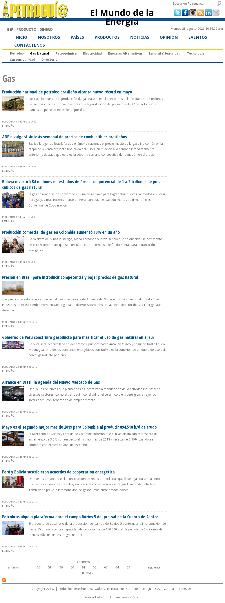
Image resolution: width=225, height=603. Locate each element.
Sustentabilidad (22, 59)
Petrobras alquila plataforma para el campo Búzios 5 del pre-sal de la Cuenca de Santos (80, 517)
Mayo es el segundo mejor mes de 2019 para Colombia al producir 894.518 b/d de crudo (79, 427)
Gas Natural (39, 53)
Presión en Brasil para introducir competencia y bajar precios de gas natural (70, 277)
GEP (10, 29)
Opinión (169, 37)
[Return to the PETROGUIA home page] (35, 16)
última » (87, 573)
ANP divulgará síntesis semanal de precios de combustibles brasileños (64, 137)
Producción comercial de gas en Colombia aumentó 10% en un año (61, 232)
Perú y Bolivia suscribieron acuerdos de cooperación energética (58, 472)
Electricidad (92, 53)
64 (117, 567)
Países (77, 37)
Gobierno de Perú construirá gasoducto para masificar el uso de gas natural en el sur (78, 337)
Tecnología (196, 53)
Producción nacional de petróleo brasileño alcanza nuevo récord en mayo (67, 92)
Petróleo (17, 53)
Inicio (20, 37)
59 (61, 567)
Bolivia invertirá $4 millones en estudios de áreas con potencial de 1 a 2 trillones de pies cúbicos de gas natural (81, 184)
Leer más (8, 126)
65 (128, 567)
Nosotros (49, 37)
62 (94, 567)
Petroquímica (66, 53)
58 (50, 567)
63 (106, 567)
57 (38, 567)
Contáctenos (29, 45)
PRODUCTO (26, 29)
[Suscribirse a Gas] (4, 579)
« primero (83, 562)
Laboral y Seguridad (164, 53)
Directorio (49, 59)
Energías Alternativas (125, 53)
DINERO (46, 29)
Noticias (139, 37)
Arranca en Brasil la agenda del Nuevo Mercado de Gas (51, 382)
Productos (107, 37)
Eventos (197, 37)
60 (72, 567)
